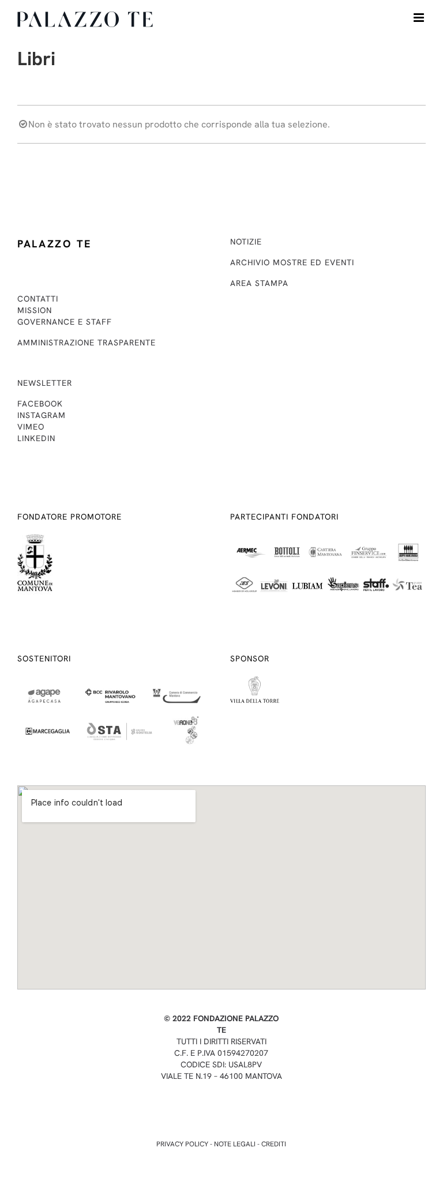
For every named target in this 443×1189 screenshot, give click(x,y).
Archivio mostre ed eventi (292, 262)
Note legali (235, 1144)
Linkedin (36, 438)
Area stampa (259, 283)
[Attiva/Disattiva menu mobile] (420, 18)
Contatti (37, 299)
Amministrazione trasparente (86, 342)
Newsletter (44, 383)
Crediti (273, 1144)
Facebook (40, 403)
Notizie (246, 241)
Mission (34, 310)
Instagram (41, 415)
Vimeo (30, 427)
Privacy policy (182, 1144)
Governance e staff (64, 322)
